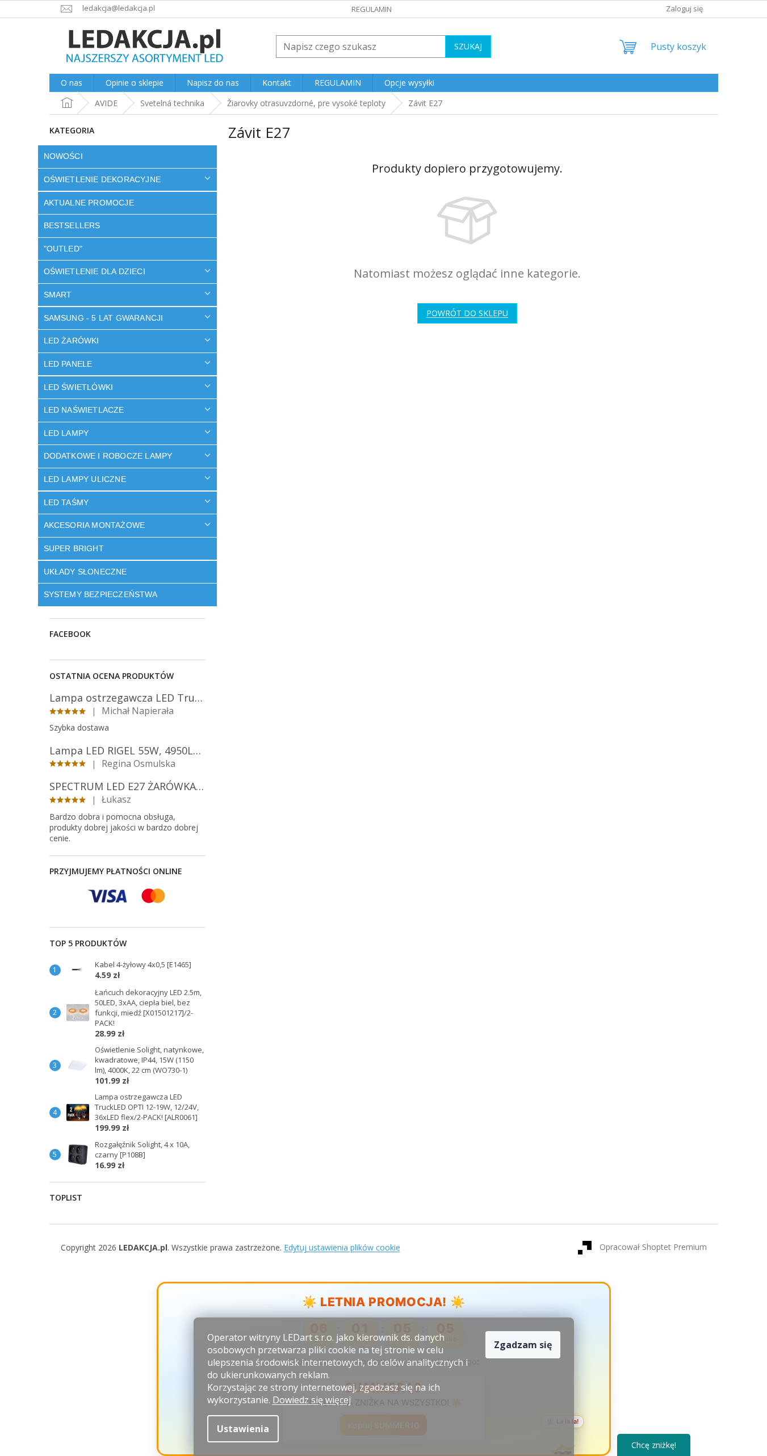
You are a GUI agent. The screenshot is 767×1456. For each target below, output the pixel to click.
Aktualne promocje (89, 202)
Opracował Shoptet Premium (653, 1246)
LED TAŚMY (66, 502)
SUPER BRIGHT (74, 548)
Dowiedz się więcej (312, 1400)
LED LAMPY (66, 433)
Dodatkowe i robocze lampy (108, 455)
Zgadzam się (523, 1344)
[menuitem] (71, 83)
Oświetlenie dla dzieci (94, 271)
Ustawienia (243, 1429)
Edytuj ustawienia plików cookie (342, 1247)
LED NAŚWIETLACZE (84, 409)
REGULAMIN (371, 9)
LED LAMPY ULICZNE (85, 479)
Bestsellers (72, 225)
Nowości (63, 156)
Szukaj (468, 46)
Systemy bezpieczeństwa (100, 594)
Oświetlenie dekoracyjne (102, 179)
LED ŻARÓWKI (71, 340)
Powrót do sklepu (467, 313)
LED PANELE (68, 363)
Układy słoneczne (85, 571)
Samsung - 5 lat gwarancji (104, 317)
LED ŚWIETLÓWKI (79, 387)
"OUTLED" (63, 248)
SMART (58, 294)
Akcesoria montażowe (94, 525)
